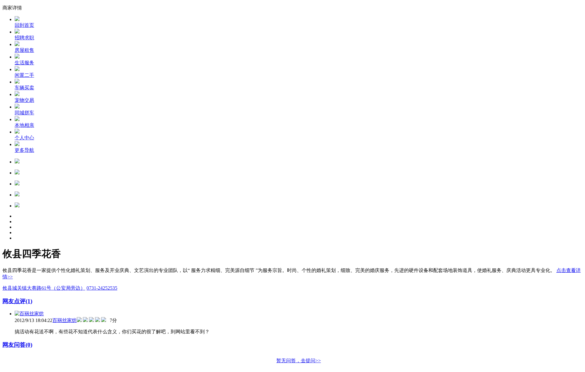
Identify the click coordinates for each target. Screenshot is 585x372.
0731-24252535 (102, 288)
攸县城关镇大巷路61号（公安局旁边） (43, 288)
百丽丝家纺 (64, 320)
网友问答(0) (17, 345)
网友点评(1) (17, 301)
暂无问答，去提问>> (298, 360)
